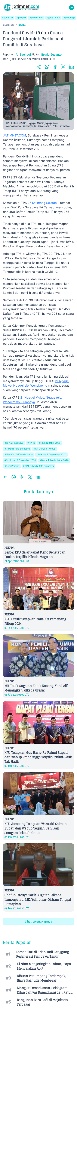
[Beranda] (21, 7)
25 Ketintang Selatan (42, 203)
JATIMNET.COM (14, 135)
